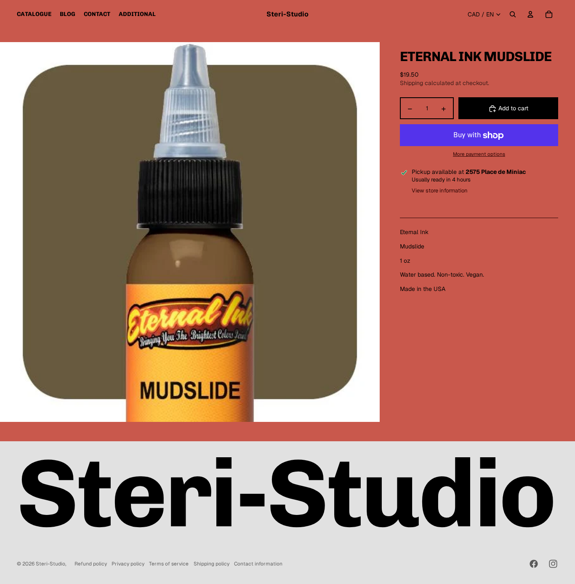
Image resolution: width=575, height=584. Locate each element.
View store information (440, 191)
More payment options (479, 154)
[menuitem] (34, 14)
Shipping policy (211, 563)
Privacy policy (128, 563)
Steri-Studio (50, 563)
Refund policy (91, 563)
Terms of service (169, 563)
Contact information (258, 563)
